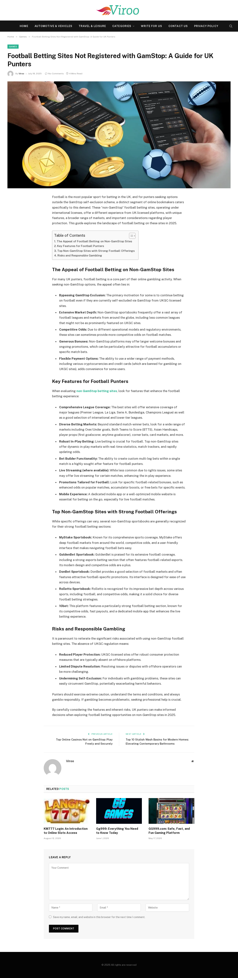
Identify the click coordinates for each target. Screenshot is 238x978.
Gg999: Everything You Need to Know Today (117, 831)
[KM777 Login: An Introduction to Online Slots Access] (66, 811)
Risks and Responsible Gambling (79, 255)
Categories (121, 26)
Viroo (21, 73)
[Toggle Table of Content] (130, 236)
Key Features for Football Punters (80, 246)
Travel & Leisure (92, 26)
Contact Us (178, 26)
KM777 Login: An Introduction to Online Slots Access (66, 831)
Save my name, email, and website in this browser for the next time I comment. (99, 917)
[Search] (230, 26)
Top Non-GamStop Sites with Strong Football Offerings (96, 251)
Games (13, 46)
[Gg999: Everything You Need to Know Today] (119, 811)
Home (24, 26)
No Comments (56, 73)
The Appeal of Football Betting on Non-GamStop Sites (94, 241)
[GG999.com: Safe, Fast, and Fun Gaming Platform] (171, 811)
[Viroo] (119, 10)
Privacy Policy (206, 26)
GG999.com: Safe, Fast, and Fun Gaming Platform (169, 831)
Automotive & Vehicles (54, 26)
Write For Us (151, 26)
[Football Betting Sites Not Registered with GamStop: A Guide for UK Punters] (119, 134)
